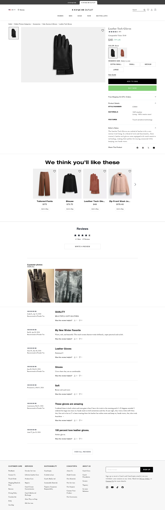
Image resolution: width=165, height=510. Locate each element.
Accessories (36, 24)
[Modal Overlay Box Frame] (131, 485)
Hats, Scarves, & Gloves (49, 24)
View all (30, 266)
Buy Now (132, 88)
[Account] (151, 10)
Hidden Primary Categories (22, 24)
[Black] (113, 52)
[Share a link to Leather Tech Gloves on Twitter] (148, 147)
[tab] (72, 2)
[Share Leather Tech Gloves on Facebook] (137, 147)
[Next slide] (137, 184)
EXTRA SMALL (115, 64)
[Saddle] (122, 52)
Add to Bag (132, 81)
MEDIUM (148, 64)
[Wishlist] (148, 10)
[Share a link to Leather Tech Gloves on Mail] (154, 147)
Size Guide (112, 75)
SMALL (132, 64)
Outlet (10, 24)
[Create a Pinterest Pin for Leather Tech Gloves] (143, 147)
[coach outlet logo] (82, 10)
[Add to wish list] (102, 30)
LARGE (116, 70)
